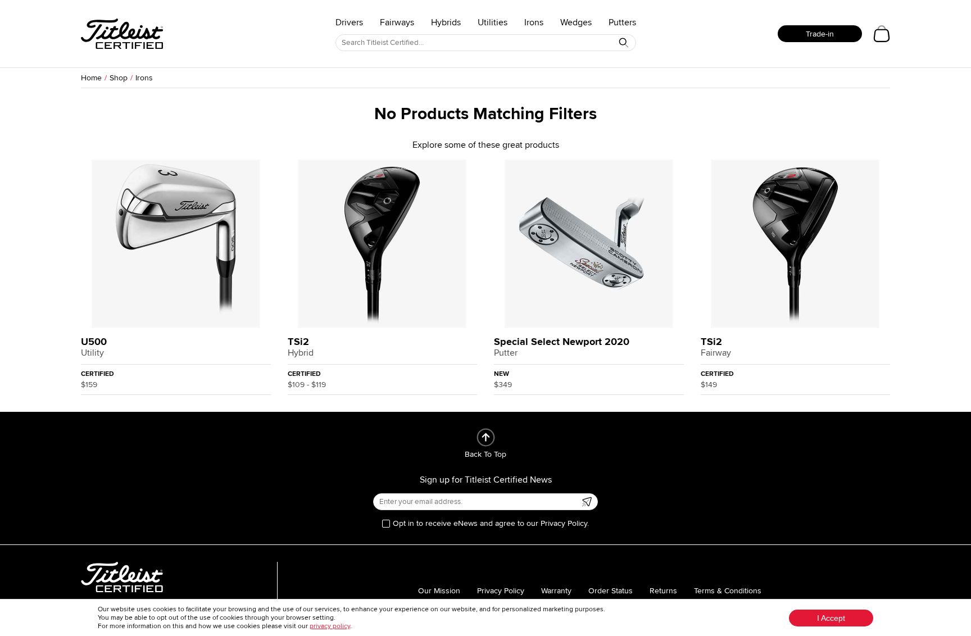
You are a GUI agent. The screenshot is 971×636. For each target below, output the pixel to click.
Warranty (556, 591)
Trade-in (820, 34)
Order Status (610, 591)
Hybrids (446, 22)
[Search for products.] (623, 42)
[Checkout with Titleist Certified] (881, 33)
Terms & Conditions (727, 591)
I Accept (831, 618)
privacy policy (330, 626)
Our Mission (439, 591)
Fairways (397, 22)
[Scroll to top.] (485, 437)
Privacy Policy (500, 591)
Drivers (349, 22)
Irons (533, 22)
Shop (119, 78)
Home (91, 78)
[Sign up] (586, 501)
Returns (663, 591)
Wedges (576, 22)
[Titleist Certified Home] (122, 34)
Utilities (492, 22)
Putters (622, 22)
